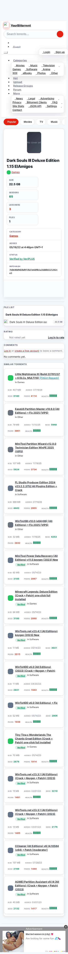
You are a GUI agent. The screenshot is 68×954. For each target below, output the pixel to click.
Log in (7, 350)
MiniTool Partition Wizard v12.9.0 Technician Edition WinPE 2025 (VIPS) (35, 447)
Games (15, 172)
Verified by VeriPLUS (22, 258)
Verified (21, 564)
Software (31, 69)
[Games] (10, 378)
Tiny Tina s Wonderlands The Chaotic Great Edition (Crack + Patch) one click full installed (34, 738)
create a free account (27, 350)
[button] (12, 43)
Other (54, 73)
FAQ (54, 102)
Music (33, 65)
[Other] (10, 412)
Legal (31, 98)
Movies (20, 65)
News (19, 98)
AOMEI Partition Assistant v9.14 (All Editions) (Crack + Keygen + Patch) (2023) (37, 885)
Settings (51, 106)
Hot (15, 78)
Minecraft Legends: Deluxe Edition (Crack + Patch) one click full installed (36, 595)
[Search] (60, 34)
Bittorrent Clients (36, 102)
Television (48, 65)
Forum (17, 89)
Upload (17, 81)
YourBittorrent (21, 25)
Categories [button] (20, 60)
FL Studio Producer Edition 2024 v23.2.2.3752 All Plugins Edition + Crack (36, 486)
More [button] (16, 93)
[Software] (10, 488)
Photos (41, 73)
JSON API (34, 106)
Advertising (46, 98)
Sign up (59, 52)
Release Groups (23, 85)
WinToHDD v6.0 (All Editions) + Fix (36, 702)
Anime (45, 69)
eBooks (26, 73)
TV (41, 121)
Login (46, 52)
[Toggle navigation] (6, 52)
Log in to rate (56, 337)
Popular (11, 121)
